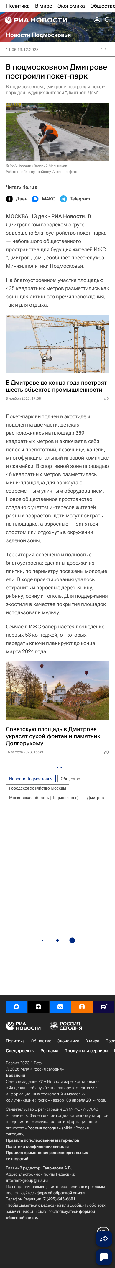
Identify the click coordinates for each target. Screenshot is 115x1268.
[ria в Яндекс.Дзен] (38, 1007)
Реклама (49, 1050)
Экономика (68, 1041)
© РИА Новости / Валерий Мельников (36, 166)
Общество (70, 778)
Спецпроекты (20, 1050)
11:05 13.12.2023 (22, 49)
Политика (15, 1041)
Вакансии (15, 1075)
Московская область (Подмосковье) (44, 797)
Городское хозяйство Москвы (37, 788)
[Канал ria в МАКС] (16, 1007)
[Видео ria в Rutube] (103, 1007)
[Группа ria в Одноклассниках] (82, 1007)
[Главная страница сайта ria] (35, 20)
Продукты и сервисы (86, 1050)
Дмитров (95, 797)
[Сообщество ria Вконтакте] (60, 1007)
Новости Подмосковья (30, 778)
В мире (92, 1041)
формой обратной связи (61, 1192)
